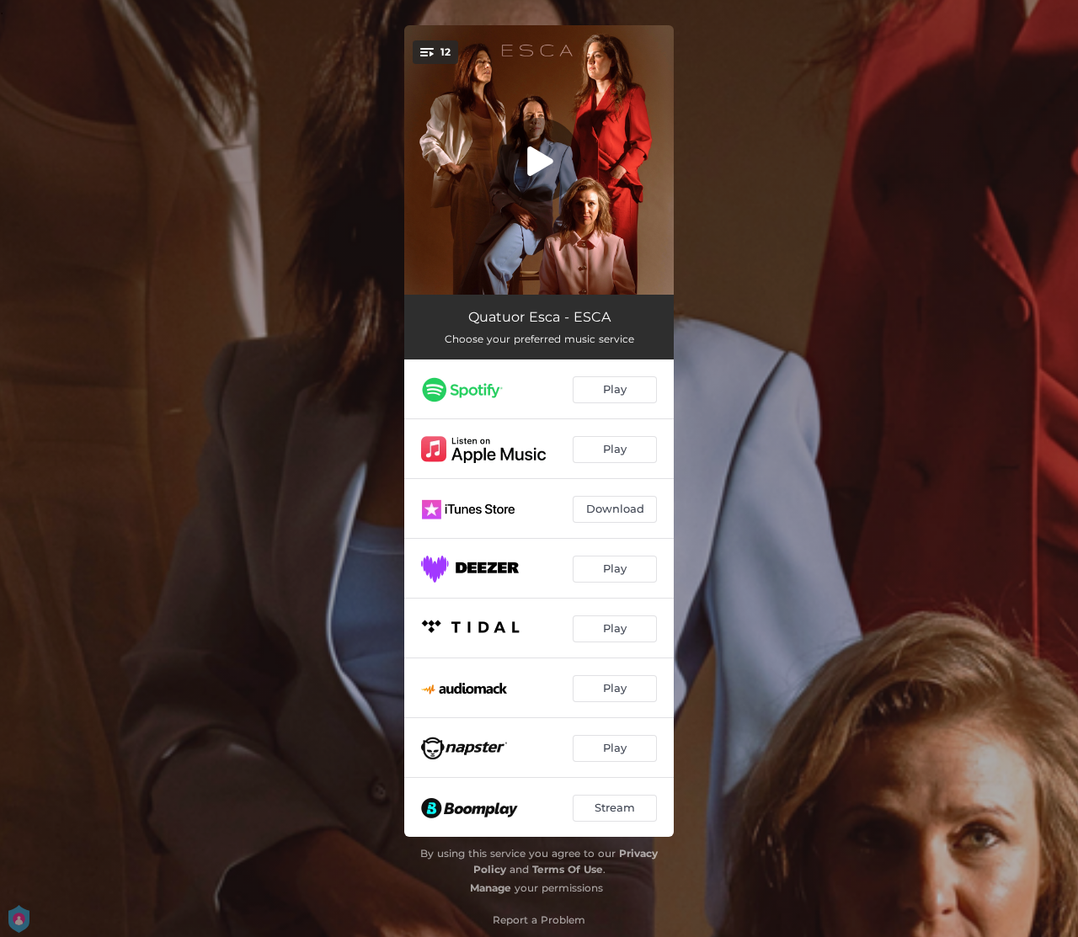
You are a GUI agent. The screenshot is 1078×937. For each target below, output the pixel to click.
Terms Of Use (567, 869)
